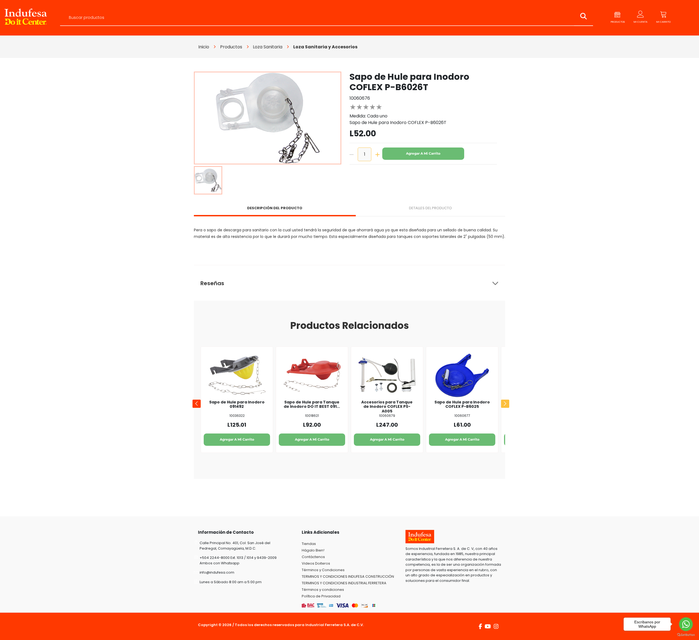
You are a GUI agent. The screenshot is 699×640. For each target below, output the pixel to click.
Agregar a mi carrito (423, 153)
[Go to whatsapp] (686, 624)
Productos (231, 47)
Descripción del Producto (274, 208)
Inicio (203, 47)
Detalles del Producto (430, 208)
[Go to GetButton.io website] (686, 634)
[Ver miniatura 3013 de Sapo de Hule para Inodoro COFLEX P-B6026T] (208, 180)
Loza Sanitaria (267, 47)
